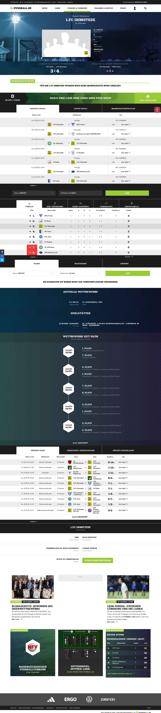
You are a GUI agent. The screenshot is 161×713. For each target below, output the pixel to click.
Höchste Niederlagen (123, 450)
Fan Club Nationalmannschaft (42, 2)
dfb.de (21, 2)
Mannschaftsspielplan (123, 108)
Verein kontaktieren (98, 560)
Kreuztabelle (132, 206)
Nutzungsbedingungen (38, 708)
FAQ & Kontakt (62, 2)
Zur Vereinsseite (80, 23)
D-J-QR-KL (98, 30)
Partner (54, 2)
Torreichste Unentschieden (80, 450)
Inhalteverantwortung (61, 708)
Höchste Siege (38, 450)
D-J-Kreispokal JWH (92, 302)
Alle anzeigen (80, 443)
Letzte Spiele (80, 108)
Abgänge (124, 263)
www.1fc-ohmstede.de (67, 559)
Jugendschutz (50, 708)
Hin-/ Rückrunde (55, 206)
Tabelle (29, 206)
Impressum (13, 708)
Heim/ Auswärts (80, 206)
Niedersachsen (84, 16)
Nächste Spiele (37, 108)
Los (127, 193)
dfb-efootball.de (29, 2)
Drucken (127, 257)
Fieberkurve (106, 206)
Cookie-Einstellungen (74, 708)
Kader (37, 263)
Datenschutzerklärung (24, 708)
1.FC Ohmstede (80, 527)
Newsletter (70, 2)
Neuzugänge (81, 263)
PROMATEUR (14, 2)
